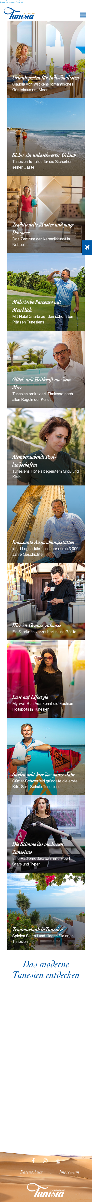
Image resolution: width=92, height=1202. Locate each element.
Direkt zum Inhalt (11, 2)
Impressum (69, 1172)
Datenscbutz (31, 1172)
